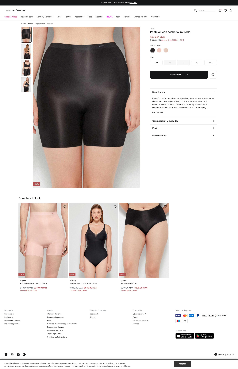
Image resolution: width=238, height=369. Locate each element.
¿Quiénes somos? (139, 314)
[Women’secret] (16, 10)
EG (197, 62)
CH (156, 62)
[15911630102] (213, 75)
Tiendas (136, 324)
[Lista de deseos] (225, 10)
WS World (155, 17)
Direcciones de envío (12, 320)
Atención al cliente (54, 314)
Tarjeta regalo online (55, 334)
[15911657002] (65, 206)
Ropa (90, 17)
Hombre (127, 17)
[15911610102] (115, 206)
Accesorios (79, 17)
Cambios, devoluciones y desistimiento (62, 324)
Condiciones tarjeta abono (57, 337)
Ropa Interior (40, 24)
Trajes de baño (26, 17)
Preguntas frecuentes (55, 317)
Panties (68, 17)
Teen (118, 17)
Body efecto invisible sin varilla (83, 283)
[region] (119, 364)
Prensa (135, 317)
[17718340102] (165, 206)
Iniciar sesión (9, 314)
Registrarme (8, 317)
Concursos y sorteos (55, 330)
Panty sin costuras (129, 283)
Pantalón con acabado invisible (33, 283)
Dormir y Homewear (45, 17)
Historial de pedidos (11, 324)
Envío (49, 320)
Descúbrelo (94, 314)
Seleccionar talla (179, 75)
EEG (210, 62)
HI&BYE (109, 17)
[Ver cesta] (231, 10)
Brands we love (140, 17)
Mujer (30, 24)
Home (23, 24)
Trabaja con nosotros (140, 320)
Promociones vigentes (55, 327)
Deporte (99, 17)
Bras (60, 17)
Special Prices (10, 17)
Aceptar (182, 364)
